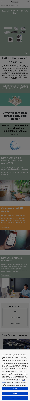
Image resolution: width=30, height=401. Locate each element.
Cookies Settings (15, 388)
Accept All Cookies (15, 398)
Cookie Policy (17, 381)
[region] (15, 375)
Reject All (15, 393)
